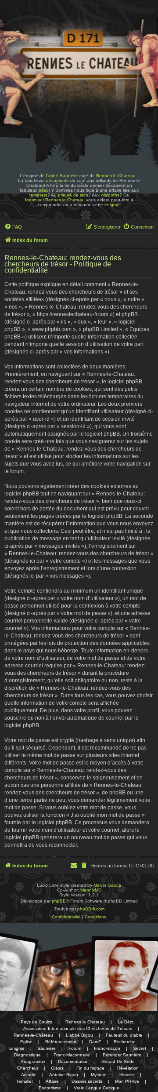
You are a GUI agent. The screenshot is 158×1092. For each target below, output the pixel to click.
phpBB (59, 901)
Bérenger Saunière (122, 1054)
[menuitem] (13, 227)
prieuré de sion (73, 195)
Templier (24, 1081)
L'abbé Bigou (79, 1035)
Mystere (99, 1074)
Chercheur (27, 1068)
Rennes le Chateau (116, 175)
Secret (139, 1048)
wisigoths (110, 195)
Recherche (125, 1041)
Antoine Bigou (63, 1074)
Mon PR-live (127, 1081)
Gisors (57, 1068)
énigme (111, 204)
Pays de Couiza (37, 1021)
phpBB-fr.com (90, 908)
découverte (57, 180)
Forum (74, 1048)
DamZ (95, 1041)
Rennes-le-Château (33, 1035)
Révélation (128, 1068)
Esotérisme (50, 1087)
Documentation (73, 1061)
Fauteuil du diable (124, 1035)
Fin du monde (90, 1068)
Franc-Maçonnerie (72, 1054)
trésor (44, 190)
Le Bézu (126, 1021)
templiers (38, 195)
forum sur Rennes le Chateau (55, 199)
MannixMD (90, 890)
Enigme (17, 1048)
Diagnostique (27, 1054)
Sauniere (46, 1048)
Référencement (60, 1041)
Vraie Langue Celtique (96, 1087)
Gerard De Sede (118, 1061)
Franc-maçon (107, 1048)
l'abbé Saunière (62, 175)
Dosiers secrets (87, 1081)
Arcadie (28, 1074)
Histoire (126, 1074)
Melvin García (107, 885)
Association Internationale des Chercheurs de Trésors (77, 1028)
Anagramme (33, 1061)
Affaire (52, 1081)
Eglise (26, 1041)
